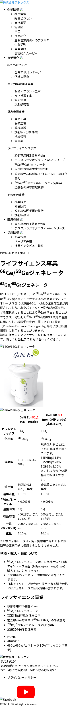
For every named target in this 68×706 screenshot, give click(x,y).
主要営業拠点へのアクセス (32, 40)
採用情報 (13, 232)
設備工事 (20, 123)
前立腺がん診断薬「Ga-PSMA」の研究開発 (36, 620)
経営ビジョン (23, 18)
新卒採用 (20, 237)
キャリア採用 (23, 241)
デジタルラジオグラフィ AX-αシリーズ (40, 160)
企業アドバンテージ (28, 72)
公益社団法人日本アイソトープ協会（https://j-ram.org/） (37, 564)
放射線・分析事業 (26, 132)
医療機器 (13, 219)
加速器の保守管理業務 (29, 187)
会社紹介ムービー (26, 53)
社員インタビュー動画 (29, 245)
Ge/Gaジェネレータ (30, 164)
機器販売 (20, 202)
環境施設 (20, 127)
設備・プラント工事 (28, 91)
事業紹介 (13, 57)
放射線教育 (22, 215)
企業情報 (13, 9)
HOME (11, 636)
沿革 (17, 31)
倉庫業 (19, 141)
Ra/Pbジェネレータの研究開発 (38, 183)
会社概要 (20, 22)
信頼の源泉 (22, 76)
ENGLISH (24, 253)
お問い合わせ (8, 253)
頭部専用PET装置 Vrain (30, 155)
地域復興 (20, 136)
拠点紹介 (20, 36)
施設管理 (20, 100)
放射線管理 (22, 104)
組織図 (19, 27)
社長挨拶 (20, 14)
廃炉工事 (20, 119)
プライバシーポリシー (21, 677)
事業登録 (20, 49)
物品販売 (20, 206)
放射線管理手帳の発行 (29, 210)
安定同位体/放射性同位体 (31, 169)
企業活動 (20, 44)
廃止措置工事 (23, 95)
